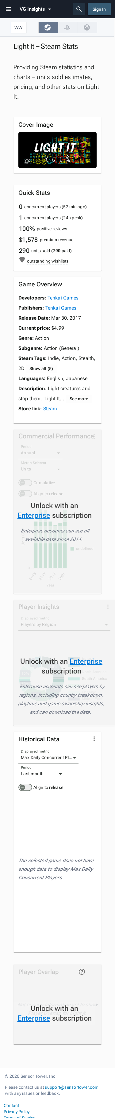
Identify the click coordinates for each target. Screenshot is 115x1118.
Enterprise (33, 515)
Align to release (48, 787)
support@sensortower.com (71, 1087)
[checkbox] (48, 27)
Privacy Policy (17, 1111)
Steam (50, 409)
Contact (11, 1105)
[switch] (25, 787)
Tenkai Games (63, 298)
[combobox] (48, 757)
